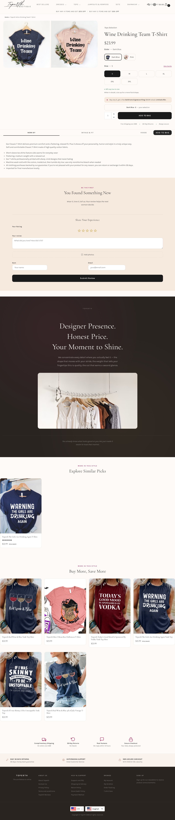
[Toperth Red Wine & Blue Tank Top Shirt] (21, 606)
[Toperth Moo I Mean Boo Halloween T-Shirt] (65, 606)
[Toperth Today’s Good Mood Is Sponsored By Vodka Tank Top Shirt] (109, 606)
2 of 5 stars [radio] (83, 230)
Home (7, 17)
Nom (14, 263)
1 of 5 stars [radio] (79, 230)
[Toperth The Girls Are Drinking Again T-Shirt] (21, 505)
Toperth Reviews (44, 795)
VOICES (144, 133)
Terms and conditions (46, 791)
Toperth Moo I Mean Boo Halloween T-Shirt (63, 637)
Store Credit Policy (78, 791)
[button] (165, 4)
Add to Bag (145, 115)
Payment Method (77, 795)
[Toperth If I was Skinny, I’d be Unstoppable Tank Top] (21, 679)
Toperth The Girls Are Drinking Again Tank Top (154, 637)
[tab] (31, 133)
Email (91, 263)
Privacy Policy (43, 788)
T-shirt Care (108, 791)
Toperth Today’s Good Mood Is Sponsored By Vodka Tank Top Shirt (108, 638)
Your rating (17, 227)
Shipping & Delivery (78, 784)
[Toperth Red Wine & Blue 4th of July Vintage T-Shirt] (65, 679)
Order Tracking (109, 788)
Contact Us (42, 784)
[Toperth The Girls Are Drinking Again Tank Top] (154, 606)
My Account (108, 780)
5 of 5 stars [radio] (95, 230)
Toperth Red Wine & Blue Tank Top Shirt (18, 637)
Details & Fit (87, 133)
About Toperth (43, 780)
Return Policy (76, 788)
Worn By (31, 133)
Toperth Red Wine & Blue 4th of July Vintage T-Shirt (64, 711)
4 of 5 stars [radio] (91, 230)
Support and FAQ (77, 780)
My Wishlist (108, 784)
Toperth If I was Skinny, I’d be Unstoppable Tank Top (20, 711)
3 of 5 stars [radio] (87, 230)
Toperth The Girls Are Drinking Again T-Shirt (19, 537)
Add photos (89, 254)
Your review (17, 236)
